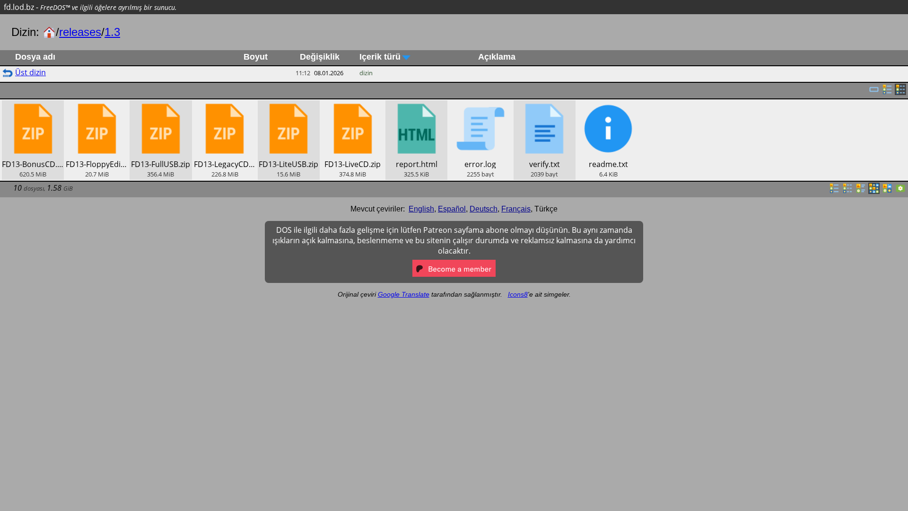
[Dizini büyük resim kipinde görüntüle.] (900, 191)
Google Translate (403, 294)
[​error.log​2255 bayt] (480, 105)
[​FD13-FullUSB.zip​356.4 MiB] (161, 105)
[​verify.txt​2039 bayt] (545, 105)
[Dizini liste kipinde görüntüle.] (834, 191)
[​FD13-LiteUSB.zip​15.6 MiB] (289, 105)
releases (80, 32)
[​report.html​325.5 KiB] (416, 105)
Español (452, 209)
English (421, 209)
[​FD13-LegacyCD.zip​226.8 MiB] (225, 105)
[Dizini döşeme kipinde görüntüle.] (860, 191)
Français (516, 209)
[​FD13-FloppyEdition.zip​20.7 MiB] (97, 105)
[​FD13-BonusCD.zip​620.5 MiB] (33, 105)
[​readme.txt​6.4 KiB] (608, 105)
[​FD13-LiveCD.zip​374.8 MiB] (353, 105)
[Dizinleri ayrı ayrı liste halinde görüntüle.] (887, 92)
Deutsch (484, 209)
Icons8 (518, 294)
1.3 (112, 32)
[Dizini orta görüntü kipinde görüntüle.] (887, 191)
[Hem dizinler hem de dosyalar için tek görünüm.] (874, 92)
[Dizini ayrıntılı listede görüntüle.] (847, 191)
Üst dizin (30, 72)
